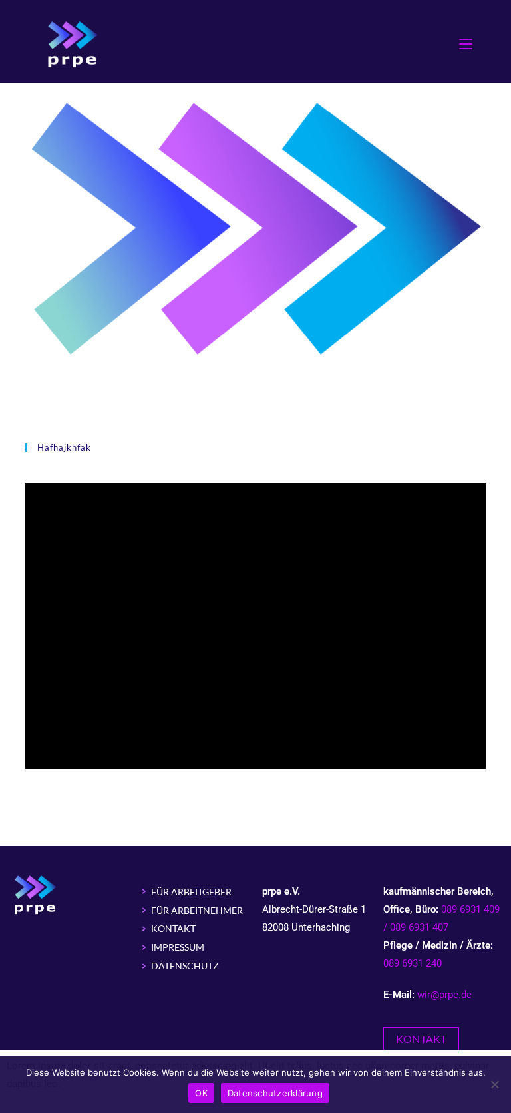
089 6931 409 (470, 909)
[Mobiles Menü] (465, 43)
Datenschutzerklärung (275, 1093)
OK (201, 1093)
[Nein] (494, 1084)
